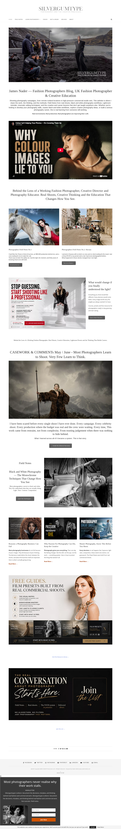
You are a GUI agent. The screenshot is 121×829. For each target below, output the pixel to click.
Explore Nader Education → (96, 317)
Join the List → (60, 729)
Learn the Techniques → (25, 499)
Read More (100, 827)
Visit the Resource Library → (60, 657)
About (71, 19)
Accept (93, 827)
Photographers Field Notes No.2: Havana (76, 250)
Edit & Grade (54, 19)
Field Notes (19, 19)
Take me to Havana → (68, 263)
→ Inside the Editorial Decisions (60, 446)
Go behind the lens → (15, 265)
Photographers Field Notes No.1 (20, 250)
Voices (45, 19)
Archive (64, 19)
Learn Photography (32, 19)
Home (10, 19)
